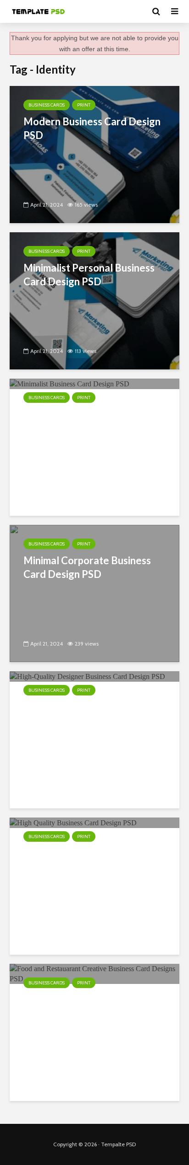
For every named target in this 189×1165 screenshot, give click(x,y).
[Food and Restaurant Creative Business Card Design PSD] (94, 973)
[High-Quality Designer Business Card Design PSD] (87, 676)
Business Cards (46, 105)
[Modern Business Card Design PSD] (94, 154)
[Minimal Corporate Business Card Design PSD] (94, 592)
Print (83, 105)
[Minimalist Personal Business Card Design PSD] (94, 300)
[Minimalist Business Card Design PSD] (69, 383)
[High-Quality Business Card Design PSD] (73, 822)
